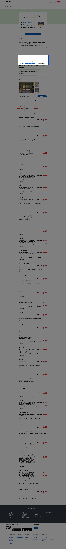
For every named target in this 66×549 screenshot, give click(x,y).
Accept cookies (30, 63)
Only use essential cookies (41, 63)
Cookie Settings (22, 63)
